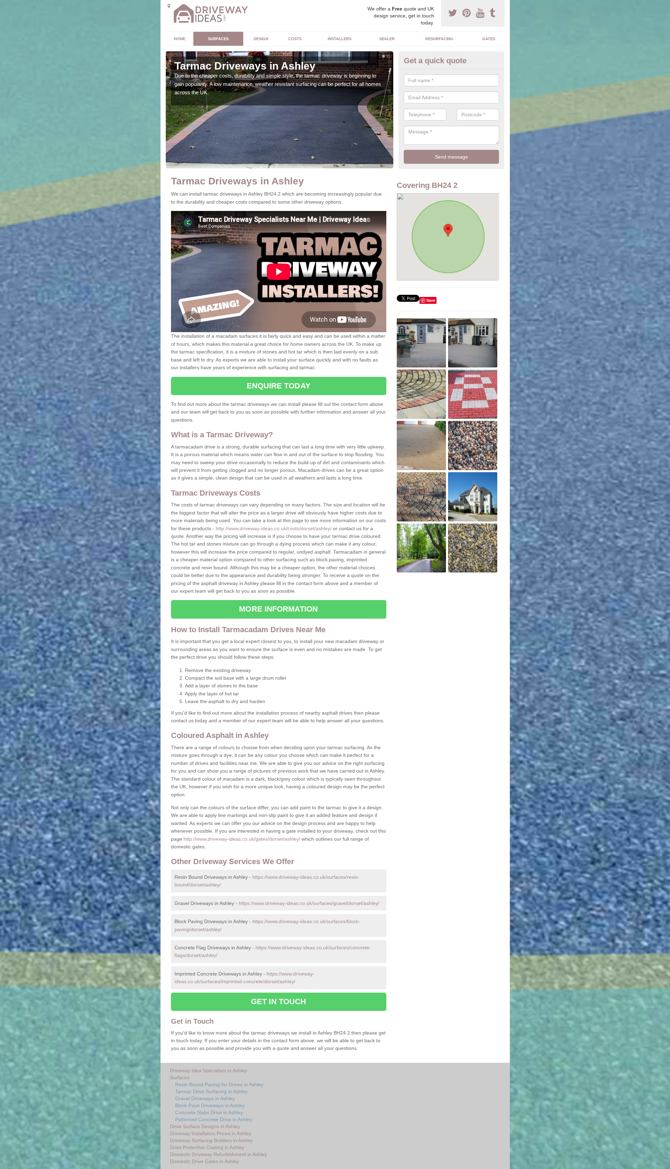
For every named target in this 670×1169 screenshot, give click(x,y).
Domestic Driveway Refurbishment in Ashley (218, 1154)
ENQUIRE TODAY (279, 385)
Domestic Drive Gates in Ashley (204, 1161)
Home (179, 39)
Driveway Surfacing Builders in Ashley (211, 1140)
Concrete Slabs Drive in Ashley (209, 1112)
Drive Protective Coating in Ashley (207, 1147)
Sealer (387, 39)
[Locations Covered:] (169, 5)
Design (261, 39)
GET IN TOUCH (278, 1001)
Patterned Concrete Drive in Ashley (213, 1119)
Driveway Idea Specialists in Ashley (208, 1070)
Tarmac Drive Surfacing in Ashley (211, 1091)
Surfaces (218, 39)
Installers (339, 39)
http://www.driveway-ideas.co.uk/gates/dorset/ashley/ (242, 839)
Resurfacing (439, 39)
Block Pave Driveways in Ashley (210, 1105)
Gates (488, 39)
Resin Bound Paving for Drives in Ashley (219, 1084)
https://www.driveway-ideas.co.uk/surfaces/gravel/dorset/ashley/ (309, 903)
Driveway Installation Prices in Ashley (210, 1133)
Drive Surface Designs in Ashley (205, 1126)
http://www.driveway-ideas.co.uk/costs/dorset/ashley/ (274, 528)
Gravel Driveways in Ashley (205, 1098)
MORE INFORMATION (278, 609)
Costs (295, 39)
